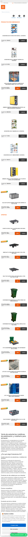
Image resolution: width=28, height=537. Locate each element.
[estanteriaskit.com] (14, 7)
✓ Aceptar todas (14, 525)
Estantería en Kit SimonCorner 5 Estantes (14, 155)
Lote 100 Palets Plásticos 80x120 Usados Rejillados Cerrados (14, 396)
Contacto (13, 17)
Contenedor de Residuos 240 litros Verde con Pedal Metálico (14, 301)
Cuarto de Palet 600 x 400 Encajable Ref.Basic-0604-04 (14, 229)
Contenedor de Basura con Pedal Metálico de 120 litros (14, 324)
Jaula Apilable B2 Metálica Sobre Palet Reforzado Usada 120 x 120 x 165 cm (14, 84)
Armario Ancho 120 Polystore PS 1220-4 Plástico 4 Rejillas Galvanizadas (14, 179)
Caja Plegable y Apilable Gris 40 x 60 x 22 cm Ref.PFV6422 (14, 420)
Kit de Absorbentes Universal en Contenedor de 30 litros (14, 348)
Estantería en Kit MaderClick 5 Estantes (14, 131)
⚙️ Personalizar (14, 532)
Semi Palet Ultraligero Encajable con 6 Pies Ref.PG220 (14, 253)
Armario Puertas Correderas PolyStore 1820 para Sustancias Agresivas (14, 108)
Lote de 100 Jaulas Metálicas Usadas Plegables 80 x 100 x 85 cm (14, 372)
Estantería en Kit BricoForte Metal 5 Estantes (14, 35)
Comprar (23, 40)
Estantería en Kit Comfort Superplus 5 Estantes (14, 60)
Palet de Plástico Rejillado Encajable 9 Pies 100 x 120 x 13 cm (14, 277)
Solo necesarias (14, 529)
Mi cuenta (19, 17)
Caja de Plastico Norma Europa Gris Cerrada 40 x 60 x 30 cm (14, 203)
